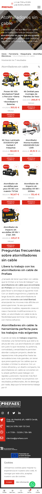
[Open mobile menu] (38, 7)
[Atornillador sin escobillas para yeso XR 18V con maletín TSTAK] (11, 172)
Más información (22, 482)
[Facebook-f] (8, 413)
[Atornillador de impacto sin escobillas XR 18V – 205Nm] (31, 172)
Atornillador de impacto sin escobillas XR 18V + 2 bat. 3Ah (11, 231)
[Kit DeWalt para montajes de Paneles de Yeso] (31, 80)
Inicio (4, 54)
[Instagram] (2, 413)
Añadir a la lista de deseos (16, 75)
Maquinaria (25, 54)
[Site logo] (7, 7)
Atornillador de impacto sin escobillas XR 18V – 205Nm (31, 188)
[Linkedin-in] (19, 413)
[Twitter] (13, 413)
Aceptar (9, 482)
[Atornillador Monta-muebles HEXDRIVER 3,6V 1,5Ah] (31, 129)
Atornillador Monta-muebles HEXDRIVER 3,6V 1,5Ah (31, 144)
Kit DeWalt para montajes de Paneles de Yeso (31, 94)
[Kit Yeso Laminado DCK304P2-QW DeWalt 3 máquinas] (11, 129)
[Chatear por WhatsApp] (32, 484)
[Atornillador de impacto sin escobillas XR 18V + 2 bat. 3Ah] (11, 216)
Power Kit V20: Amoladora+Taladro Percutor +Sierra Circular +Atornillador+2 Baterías (10, 97)
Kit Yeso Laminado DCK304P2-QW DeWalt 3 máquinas (11, 144)
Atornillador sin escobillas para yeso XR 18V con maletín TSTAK (10, 188)
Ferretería (13, 54)
